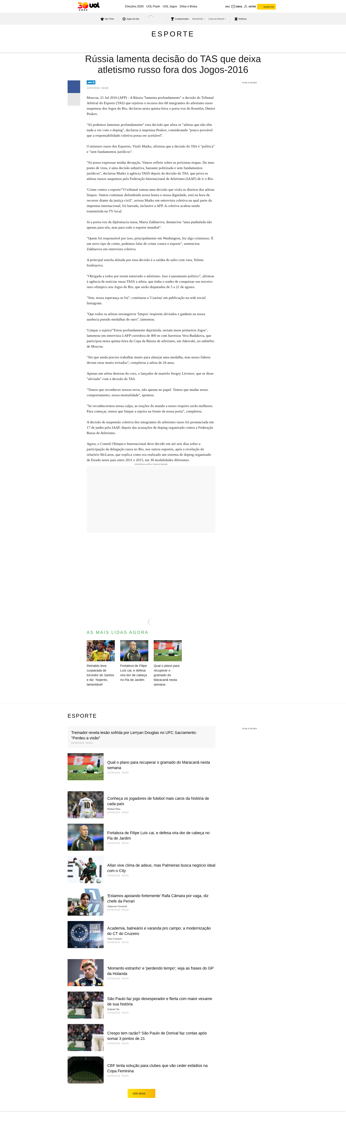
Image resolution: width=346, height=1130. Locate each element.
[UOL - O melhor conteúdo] (88, 6)
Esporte (173, 34)
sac (227, 6)
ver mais (139, 1093)
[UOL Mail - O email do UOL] (237, 6)
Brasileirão (197, 19)
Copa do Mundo (216, 19)
